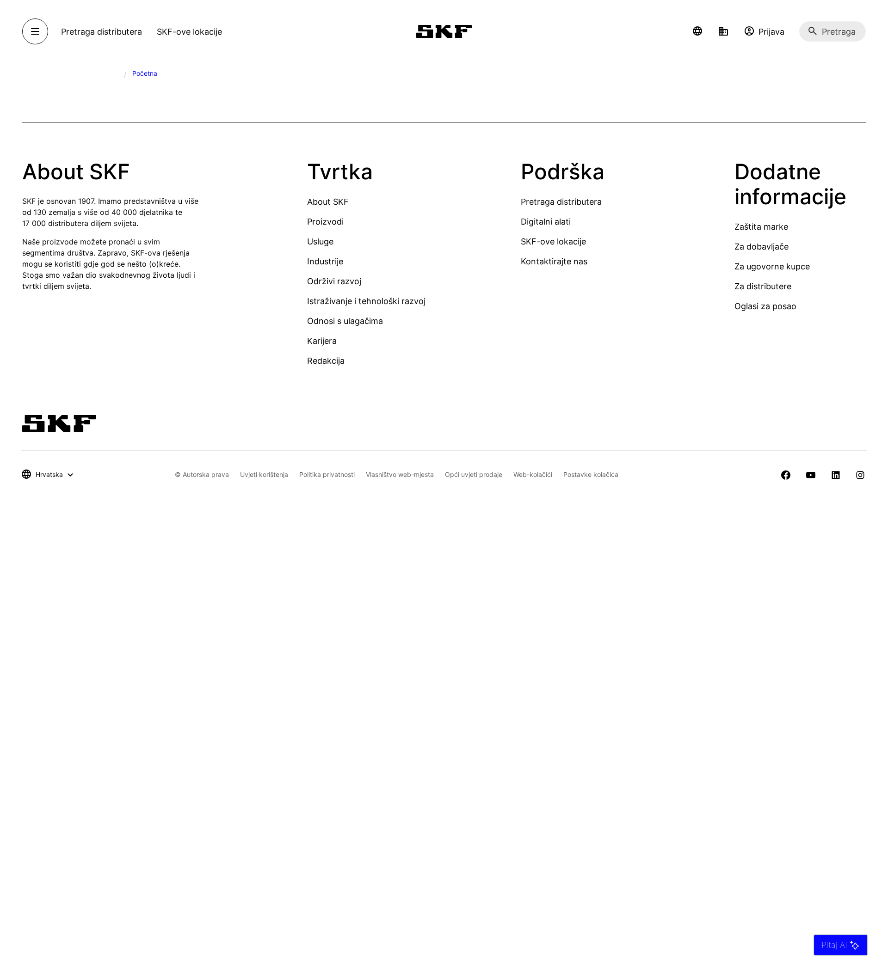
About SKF (328, 202)
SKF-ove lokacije (553, 241)
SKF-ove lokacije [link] (189, 32)
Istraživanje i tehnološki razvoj (366, 301)
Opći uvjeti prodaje (473, 474)
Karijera (322, 341)
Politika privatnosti (327, 474)
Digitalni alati (546, 221)
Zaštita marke (761, 227)
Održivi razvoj (334, 281)
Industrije (325, 261)
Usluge (320, 241)
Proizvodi (325, 221)
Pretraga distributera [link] (101, 32)
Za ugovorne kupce (772, 266)
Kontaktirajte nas (554, 261)
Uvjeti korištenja (264, 474)
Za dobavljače (761, 246)
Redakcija (326, 361)
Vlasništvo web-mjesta (400, 474)
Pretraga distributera (561, 202)
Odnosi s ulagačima (345, 321)
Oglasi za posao (765, 306)
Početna (144, 73)
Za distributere (762, 286)
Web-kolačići (532, 474)
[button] (697, 31)
